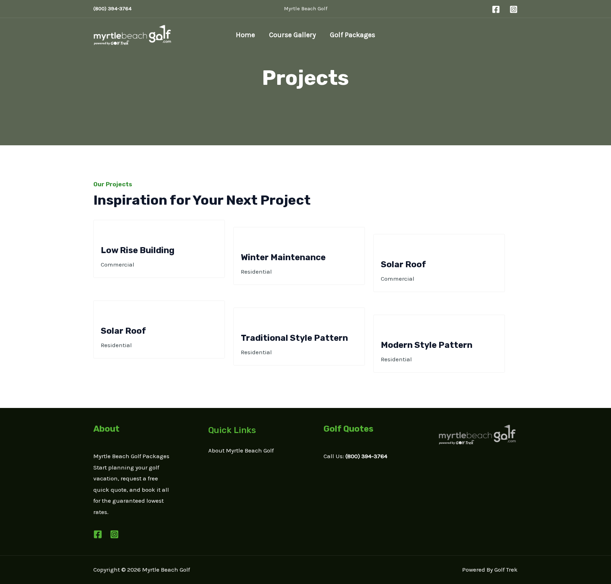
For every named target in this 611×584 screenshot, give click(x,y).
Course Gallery (292, 35)
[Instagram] (514, 9)
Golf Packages (352, 35)
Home (245, 35)
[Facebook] (496, 9)
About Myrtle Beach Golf (241, 450)
